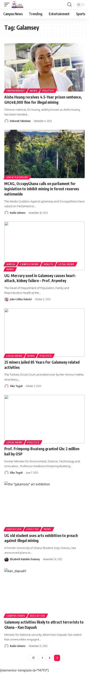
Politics (48, 90)
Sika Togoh (16, 386)
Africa (10, 264)
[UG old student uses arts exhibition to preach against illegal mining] (44, 505)
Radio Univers (17, 212)
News (33, 90)
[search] (69, 4)
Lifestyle (32, 529)
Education (13, 529)
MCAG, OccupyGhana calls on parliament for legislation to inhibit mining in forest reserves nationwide (41, 188)
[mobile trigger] (8, 4)
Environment (15, 90)
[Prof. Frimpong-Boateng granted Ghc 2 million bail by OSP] (44, 419)
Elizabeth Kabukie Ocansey (25, 559)
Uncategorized (17, 177)
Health (48, 264)
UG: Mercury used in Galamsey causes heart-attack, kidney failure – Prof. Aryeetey (40, 278)
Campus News (29, 264)
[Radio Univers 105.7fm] (17, 4)
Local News (66, 264)
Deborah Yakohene (20, 121)
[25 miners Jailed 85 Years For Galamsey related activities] (44, 332)
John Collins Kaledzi (21, 299)
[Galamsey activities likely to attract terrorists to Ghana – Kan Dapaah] (44, 592)
